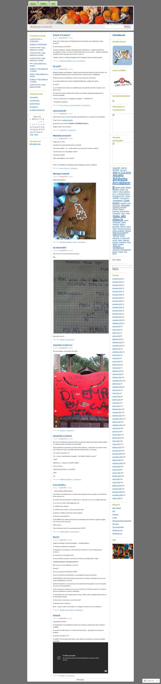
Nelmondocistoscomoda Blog (121, 521)
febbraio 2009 (116, 485)
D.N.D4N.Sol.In (34, 100)
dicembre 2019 (117, 298)
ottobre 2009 (116, 460)
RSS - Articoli (116, 259)
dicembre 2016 (117, 307)
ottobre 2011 (116, 384)
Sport (129, 242)
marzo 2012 (116, 368)
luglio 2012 (116, 358)
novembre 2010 (117, 419)
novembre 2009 (117, 457)
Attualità (62, 610)
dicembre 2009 (117, 454)
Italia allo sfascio (64, 531)
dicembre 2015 (117, 310)
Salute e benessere (119, 234)
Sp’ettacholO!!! (59, 248)
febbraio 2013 (116, 339)
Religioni (128, 231)
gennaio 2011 (116, 412)
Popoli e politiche (118, 231)
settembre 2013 (117, 323)
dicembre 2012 (117, 342)
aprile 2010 (116, 441)
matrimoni (116, 224)
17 (43, 127)
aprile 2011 (116, 403)
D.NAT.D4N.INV (35, 104)
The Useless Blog (118, 527)
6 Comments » (82, 242)
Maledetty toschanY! (62, 136)
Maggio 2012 (116, 365)
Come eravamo (124, 198)
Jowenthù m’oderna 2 (62, 345)
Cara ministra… (60, 485)
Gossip (123, 213)
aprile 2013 (116, 333)
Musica (123, 226)
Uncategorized (118, 248)
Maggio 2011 (116, 400)
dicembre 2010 (117, 415)
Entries (37, 27)
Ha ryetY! (57, 66)
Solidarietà (122, 242)
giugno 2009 (116, 473)
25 (31, 132)
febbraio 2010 (116, 447)
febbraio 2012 (116, 371)
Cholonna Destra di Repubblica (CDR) (121, 195)
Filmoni (115, 209)
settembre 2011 (117, 387)
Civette (116, 198)
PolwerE (56, 615)
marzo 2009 (116, 482)
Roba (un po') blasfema (120, 233)
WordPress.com (117, 530)
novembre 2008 (117, 495)
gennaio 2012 (116, 374)
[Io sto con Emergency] (122, 90)
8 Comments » (74, 168)
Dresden (125, 205)
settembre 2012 (117, 352)
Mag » (36, 134)
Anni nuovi (123, 170)
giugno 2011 (116, 396)
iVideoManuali (118, 35)
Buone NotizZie (69, 610)
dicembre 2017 (117, 304)
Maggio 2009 (116, 476)
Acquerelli (116, 168)
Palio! (115, 229)
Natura (128, 226)
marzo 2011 (116, 406)
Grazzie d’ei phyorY (61, 35)
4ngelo (32, 74)
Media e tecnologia (118, 225)
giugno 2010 (116, 435)
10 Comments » (74, 531)
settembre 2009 (117, 463)
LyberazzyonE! (59, 111)
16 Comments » (70, 339)
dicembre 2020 (117, 295)
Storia (115, 244)
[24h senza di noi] (123, 558)
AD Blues (33, 44)
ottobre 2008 (116, 498)
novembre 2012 (117, 345)
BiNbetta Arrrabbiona (66, 61)
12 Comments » (80, 61)
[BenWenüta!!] (122, 65)
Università (116, 250)
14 (37, 127)
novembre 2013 (117, 320)
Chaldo (122, 189)
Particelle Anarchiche (124, 229)
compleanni (118, 200)
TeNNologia (116, 246)
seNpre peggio (67, 120)
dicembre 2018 (117, 301)
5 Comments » (70, 430)
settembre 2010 (117, 425)
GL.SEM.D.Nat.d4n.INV (37, 110)
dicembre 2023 (117, 285)
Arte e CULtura (64, 105)
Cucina (71, 105)
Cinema (127, 196)
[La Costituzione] (123, 132)
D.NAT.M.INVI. (34, 41)
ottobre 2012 (116, 349)
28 (37, 132)
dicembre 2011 (117, 377)
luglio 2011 (116, 393)
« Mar (31, 134)
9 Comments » (77, 479)
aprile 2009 (116, 479)
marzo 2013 (116, 336)
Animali (116, 170)
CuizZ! (129, 203)
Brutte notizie (120, 187)
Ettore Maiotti (116, 508)
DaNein (43, 4)
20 (35, 129)
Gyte (73, 61)
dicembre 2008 (117, 492)
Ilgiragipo (115, 514)
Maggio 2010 (116, 438)
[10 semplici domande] (113, 101)
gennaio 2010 (116, 450)
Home (33, 4)
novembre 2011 (117, 380)
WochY (56, 537)
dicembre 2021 (117, 291)
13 (35, 127)
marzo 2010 (116, 444)
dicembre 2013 (117, 317)
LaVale (114, 518)
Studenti (62, 339)
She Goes (115, 524)
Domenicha (77, 105)
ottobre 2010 (116, 422)
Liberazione (63, 130)
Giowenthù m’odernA (62, 436)
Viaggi (120, 252)
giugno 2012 (116, 361)
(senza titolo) (34, 97)
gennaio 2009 (116, 489)
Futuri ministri (124, 211)
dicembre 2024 (117, 282)
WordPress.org (117, 533)
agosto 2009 (116, 466)
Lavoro (126, 220)
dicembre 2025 (117, 279)
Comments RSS (47, 27)
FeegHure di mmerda (119, 207)
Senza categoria (118, 237)
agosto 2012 (116, 355)
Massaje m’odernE (61, 174)
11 (31, 127)
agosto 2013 (116, 326)
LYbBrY (123, 222)
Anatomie (124, 168)
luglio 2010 (116, 431)
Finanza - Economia (118, 210)
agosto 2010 (116, 428)
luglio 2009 (116, 470)
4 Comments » (72, 130)
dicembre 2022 (117, 288)
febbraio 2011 (116, 409)
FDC (113, 511)
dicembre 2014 (117, 314)
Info (53, 4)
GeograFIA (116, 213)
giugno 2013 (116, 330)
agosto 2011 (116, 390)
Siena (120, 240)
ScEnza (116, 236)
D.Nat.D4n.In (34, 107)
